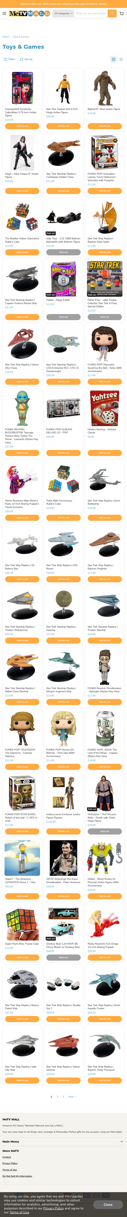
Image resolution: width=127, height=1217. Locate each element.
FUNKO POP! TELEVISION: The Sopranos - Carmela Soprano (20, 753)
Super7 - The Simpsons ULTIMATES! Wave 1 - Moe (20, 880)
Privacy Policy (53, 1208)
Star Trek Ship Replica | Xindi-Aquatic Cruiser (104, 1007)
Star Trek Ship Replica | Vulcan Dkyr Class (22, 366)
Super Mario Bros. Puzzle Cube (22, 943)
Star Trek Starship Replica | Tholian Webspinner (20, 628)
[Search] (112, 13)
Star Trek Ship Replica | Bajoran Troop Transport (101, 1068)
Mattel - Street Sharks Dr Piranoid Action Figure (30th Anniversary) (103, 882)
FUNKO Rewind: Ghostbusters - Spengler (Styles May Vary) (104, 690)
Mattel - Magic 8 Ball (57, 300)
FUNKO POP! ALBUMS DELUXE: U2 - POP (59, 431)
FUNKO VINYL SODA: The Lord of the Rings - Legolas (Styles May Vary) (103, 753)
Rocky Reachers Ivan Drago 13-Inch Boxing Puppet (103, 945)
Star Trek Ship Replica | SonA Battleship (104, 502)
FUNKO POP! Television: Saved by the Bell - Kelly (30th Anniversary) (105, 368)
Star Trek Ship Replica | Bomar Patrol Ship (22, 1007)
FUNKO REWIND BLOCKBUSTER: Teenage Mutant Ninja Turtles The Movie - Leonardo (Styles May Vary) (21, 436)
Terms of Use (19, 1212)
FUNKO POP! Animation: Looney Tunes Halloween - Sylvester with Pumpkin (102, 177)
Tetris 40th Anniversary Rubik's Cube (59, 502)
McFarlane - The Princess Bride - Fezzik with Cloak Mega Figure (102, 817)
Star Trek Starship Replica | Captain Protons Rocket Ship (21, 301)
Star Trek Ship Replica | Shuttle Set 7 (63, 1007)
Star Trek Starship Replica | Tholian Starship (102, 628)
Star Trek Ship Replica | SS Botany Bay (19, 567)
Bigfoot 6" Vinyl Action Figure (104, 109)
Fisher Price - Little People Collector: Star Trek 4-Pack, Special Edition (102, 303)
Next (71, 1096)
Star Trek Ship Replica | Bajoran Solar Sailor (100, 240)
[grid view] (113, 59)
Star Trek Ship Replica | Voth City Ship (21, 1068)
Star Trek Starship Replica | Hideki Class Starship (20, 690)
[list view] (121, 59)
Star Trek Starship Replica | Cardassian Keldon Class (61, 175)
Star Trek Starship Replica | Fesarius (61, 628)
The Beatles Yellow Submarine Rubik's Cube (22, 240)
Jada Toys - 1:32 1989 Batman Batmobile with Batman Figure (63, 240)
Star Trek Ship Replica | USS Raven (61, 567)
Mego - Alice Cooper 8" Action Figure (22, 175)
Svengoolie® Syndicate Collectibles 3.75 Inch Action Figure (21, 112)
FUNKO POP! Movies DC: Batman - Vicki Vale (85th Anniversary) (60, 753)
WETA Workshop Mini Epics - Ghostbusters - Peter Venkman (63, 880)
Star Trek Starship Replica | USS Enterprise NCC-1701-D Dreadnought (62, 368)
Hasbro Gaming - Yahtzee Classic (102, 431)
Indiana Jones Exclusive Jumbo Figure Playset (63, 816)
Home (5, 36)
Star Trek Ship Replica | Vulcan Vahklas (63, 1068)
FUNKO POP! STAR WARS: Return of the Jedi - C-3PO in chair (21, 817)
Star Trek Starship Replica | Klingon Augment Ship (61, 690)
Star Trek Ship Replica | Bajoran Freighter (100, 567)
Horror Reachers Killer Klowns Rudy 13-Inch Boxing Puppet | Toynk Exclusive (22, 504)
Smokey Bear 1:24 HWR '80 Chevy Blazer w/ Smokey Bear (63, 945)
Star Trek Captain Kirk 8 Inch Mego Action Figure (62, 110)
